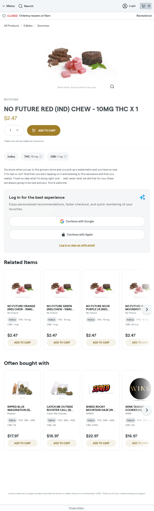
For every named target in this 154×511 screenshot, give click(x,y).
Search (28, 6)
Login (132, 5)
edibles (28, 25)
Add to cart (22, 342)
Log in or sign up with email (77, 245)
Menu (10, 6)
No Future (11, 99)
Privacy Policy (76, 508)
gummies (43, 25)
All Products (11, 25)
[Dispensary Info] (4, 15)
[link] (11, 156)
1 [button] (10, 130)
